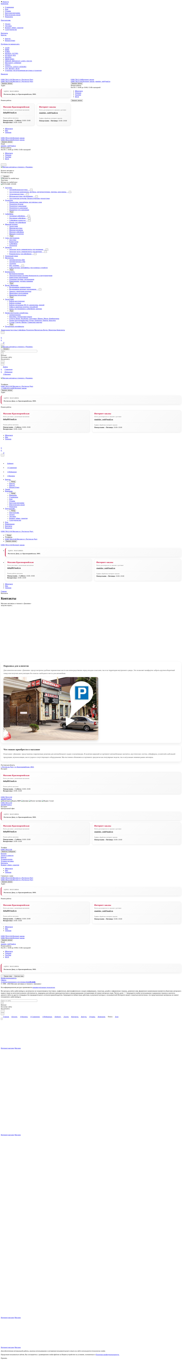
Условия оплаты (6, 859)
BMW (7, 49)
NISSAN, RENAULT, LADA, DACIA (18, 61)
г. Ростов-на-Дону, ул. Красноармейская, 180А (17, 767)
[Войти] (2, 335)
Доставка (8, 26)
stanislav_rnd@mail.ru (48, 113)
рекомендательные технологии (44, 987)
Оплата (7, 24)
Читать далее (118, 993)
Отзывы (8, 11)
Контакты (4, 863)
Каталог (4, 853)
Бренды (8, 39)
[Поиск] (2, 332)
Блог (6, 9)
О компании (9, 7)
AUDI (7, 48)
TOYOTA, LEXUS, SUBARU (15, 67)
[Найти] (2, 361)
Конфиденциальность (8, 978)
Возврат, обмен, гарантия (14, 28)
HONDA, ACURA (11, 53)
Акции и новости (7, 855)
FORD (7, 51)
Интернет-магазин (7, 1048)
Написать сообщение (8, 851)
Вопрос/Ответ (10, 40)
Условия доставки (7, 861)
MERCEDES (9, 59)
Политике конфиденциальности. (107, 1354)
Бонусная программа (12, 13)
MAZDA (8, 57)
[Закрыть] (2, 455)
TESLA (7, 65)
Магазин (18, 1048)
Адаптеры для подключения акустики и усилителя (23, 70)
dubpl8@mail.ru (10, 112)
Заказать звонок (7, 83)
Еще (11, 212)
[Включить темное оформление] (3, 164)
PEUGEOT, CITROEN (13, 63)
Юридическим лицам (12, 15)
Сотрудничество (11, 29)
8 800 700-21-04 (17, 79)
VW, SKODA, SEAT (12, 68)
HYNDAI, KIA (10, 55)
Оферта (3, 980)
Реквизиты (9, 17)
